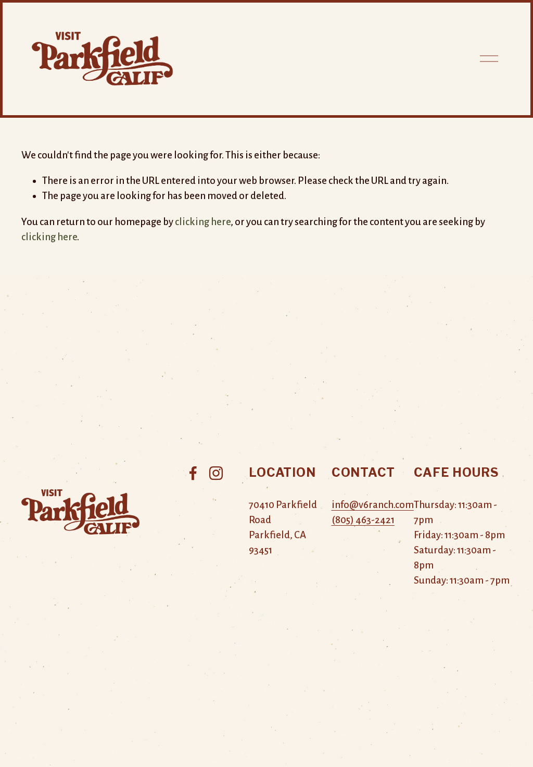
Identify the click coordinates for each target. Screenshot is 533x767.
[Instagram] (216, 473)
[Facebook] (193, 473)
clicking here (203, 221)
